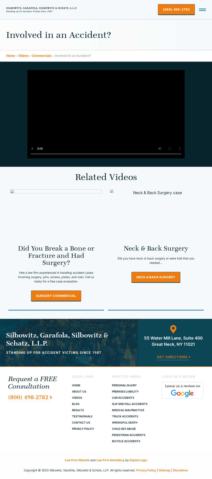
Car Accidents (123, 397)
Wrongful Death (124, 422)
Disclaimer (180, 470)
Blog (76, 404)
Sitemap (164, 470)
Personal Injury (124, 385)
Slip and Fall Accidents (129, 404)
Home (10, 56)
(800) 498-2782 (28, 397)
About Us (79, 391)
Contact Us (81, 422)
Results (78, 410)
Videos (23, 56)
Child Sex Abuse (124, 428)
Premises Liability (125, 391)
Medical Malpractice (128, 410)
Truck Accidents (125, 416)
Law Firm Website (77, 460)
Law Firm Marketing (110, 460)
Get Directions (172, 357)
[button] (202, 9)
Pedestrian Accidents (128, 435)
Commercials (42, 56)
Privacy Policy (83, 428)
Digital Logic (138, 460)
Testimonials (82, 416)
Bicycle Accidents (126, 441)
